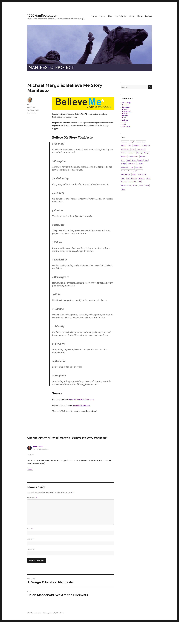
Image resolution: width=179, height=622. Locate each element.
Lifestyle (125, 114)
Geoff (29, 104)
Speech (123, 182)
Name (30, 529)
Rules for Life (142, 174)
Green (134, 160)
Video (141, 185)
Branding (136, 145)
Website (30, 549)
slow (122, 178)
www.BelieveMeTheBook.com (81, 399)
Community (141, 149)
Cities (133, 149)
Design (146, 153)
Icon (146, 160)
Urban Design (126, 185)
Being (123, 145)
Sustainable (132, 182)
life (132, 167)
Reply (30, 469)
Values (135, 185)
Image (123, 164)
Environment (126, 111)
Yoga (123, 189)
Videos (102, 16)
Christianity (125, 149)
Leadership (125, 167)
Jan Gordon (38, 447)
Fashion (143, 156)
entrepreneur (133, 156)
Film (122, 160)
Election (124, 156)
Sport (124, 124)
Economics (126, 107)
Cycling (139, 153)
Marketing (138, 167)
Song (148, 178)
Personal (125, 116)
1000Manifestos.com (42, 15)
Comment (32, 497)
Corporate (30, 110)
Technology (126, 127)
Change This (146, 145)
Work (147, 185)
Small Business (131, 178)
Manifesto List (120, 16)
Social (37, 110)
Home (94, 16)
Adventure (124, 142)
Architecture (141, 142)
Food (128, 160)
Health (140, 160)
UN (140, 182)
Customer (131, 153)
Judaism (140, 164)
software (141, 178)
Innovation (131, 164)
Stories (33, 113)
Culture (123, 153)
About (131, 16)
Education (125, 109)
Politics (124, 118)
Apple (133, 142)
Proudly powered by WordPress (53, 613)
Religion (125, 120)
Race (133, 174)
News (139, 16)
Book (29, 113)
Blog (110, 16)
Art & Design (126, 103)
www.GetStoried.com (81, 405)
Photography (125, 174)
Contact (148, 16)
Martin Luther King (127, 171)
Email (30, 539)
